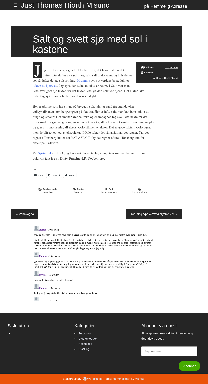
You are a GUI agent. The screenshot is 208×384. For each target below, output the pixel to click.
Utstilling (83, 349)
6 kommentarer (139, 192)
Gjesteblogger (87, 338)
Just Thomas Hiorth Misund (65, 5)
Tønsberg (78, 192)
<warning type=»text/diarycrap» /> (154, 214)
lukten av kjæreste (45, 85)
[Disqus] (94, 262)
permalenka (110, 192)
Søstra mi (44, 153)
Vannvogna (24, 214)
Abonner (189, 366)
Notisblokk (48, 192)
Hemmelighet (121, 378)
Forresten (84, 333)
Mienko (140, 378)
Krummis (83, 80)
